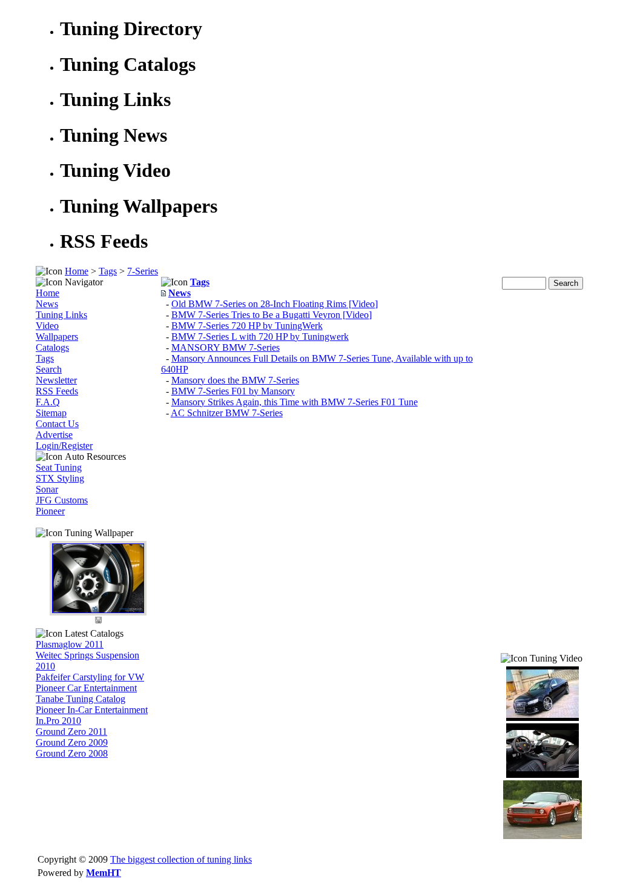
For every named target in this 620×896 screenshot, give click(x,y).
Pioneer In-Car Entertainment (92, 710)
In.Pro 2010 (58, 720)
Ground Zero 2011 (71, 731)
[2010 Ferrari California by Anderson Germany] (542, 774)
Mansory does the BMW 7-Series (235, 380)
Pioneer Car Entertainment (86, 688)
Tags (108, 271)
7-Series (142, 271)
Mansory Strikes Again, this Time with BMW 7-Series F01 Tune (294, 402)
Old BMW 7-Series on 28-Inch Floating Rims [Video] (274, 304)
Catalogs (52, 347)
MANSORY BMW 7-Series (225, 347)
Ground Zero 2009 (72, 742)
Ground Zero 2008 (72, 753)
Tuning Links (61, 315)
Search (49, 369)
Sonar (47, 489)
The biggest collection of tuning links (181, 859)
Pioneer (50, 511)
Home (76, 271)
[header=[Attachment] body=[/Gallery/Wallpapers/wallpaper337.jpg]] (98, 622)
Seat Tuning (59, 467)
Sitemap (51, 413)
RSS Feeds (57, 391)
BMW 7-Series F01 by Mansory (233, 391)
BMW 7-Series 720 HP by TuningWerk (247, 325)
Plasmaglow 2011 (70, 644)
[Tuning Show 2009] (542, 836)
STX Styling (60, 478)
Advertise (54, 435)
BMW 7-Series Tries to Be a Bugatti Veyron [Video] (271, 315)
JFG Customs (62, 500)
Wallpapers (57, 336)
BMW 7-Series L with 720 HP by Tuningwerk (260, 336)
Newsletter (56, 380)
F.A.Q (48, 402)
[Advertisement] (542, 471)
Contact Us (57, 424)
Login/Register (64, 445)
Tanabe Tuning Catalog (80, 699)
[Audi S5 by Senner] (542, 717)
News (47, 304)
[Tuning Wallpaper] (98, 610)
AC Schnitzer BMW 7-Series (227, 413)
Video (47, 325)
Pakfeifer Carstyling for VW (90, 677)
